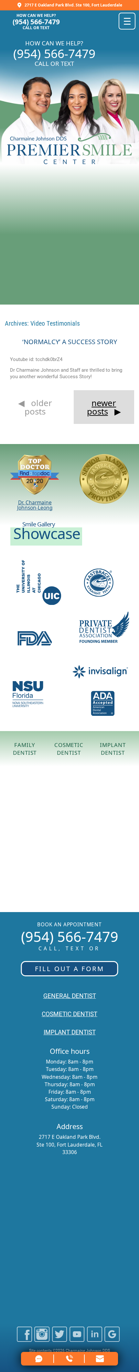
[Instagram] (42, 1339)
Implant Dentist (112, 748)
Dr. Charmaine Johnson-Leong (35, 505)
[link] (100, 1358)
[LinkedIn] (95, 1339)
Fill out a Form (69, 968)
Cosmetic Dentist (68, 748)
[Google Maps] (112, 1339)
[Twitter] (60, 1339)
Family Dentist (25, 748)
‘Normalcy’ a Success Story (69, 341)
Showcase (46, 533)
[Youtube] (77, 1339)
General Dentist (69, 996)
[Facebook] (24, 1339)
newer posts (101, 407)
